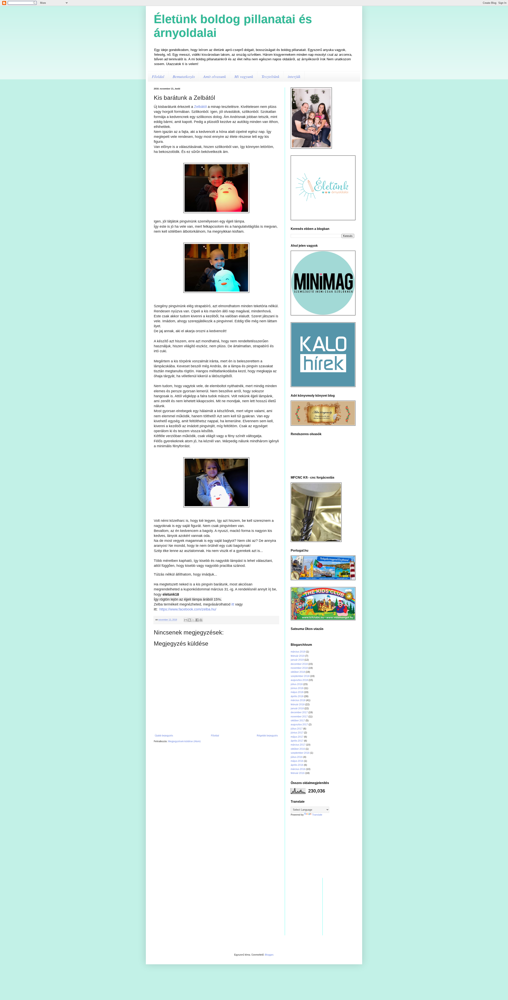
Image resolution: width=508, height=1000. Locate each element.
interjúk (294, 76)
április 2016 (297, 765)
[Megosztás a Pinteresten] (201, 620)
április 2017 (297, 740)
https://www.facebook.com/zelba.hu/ (187, 609)
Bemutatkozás (184, 76)
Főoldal (158, 76)
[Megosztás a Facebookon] (197, 620)
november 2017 (299, 716)
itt (232, 604)
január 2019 (297, 659)
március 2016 (298, 769)
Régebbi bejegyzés (267, 735)
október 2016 (298, 749)
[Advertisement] (322, 847)
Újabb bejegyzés (164, 735)
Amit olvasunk (214, 76)
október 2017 (298, 720)
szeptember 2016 (300, 752)
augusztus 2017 (299, 724)
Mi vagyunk (243, 76)
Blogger (269, 954)
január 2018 (297, 708)
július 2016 (297, 757)
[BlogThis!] (189, 620)
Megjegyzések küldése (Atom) (184, 741)
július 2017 (297, 728)
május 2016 (297, 761)
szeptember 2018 (300, 676)
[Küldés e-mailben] (186, 620)
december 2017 (299, 712)
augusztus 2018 (299, 680)
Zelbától (200, 107)
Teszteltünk (270, 76)
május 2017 (297, 736)
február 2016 (298, 773)
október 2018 (298, 672)
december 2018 (299, 664)
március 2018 (298, 700)
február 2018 (298, 704)
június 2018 (297, 688)
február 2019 (298, 656)
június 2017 (297, 732)
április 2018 (297, 696)
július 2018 (297, 684)
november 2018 (299, 668)
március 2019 (298, 651)
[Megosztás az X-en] (193, 620)
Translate (317, 814)
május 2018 (297, 692)
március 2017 (298, 744)
